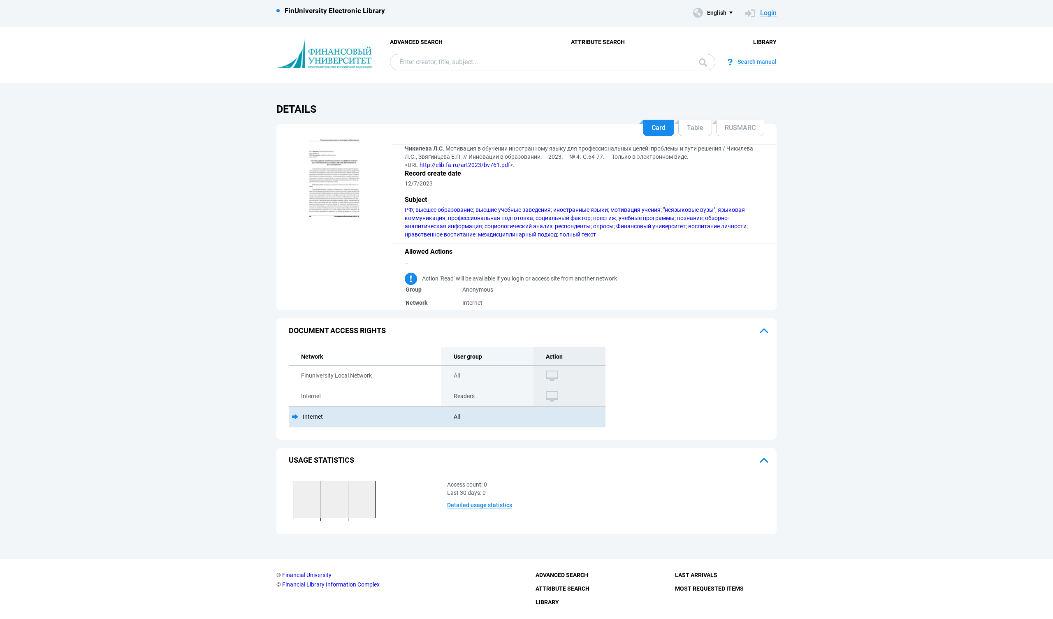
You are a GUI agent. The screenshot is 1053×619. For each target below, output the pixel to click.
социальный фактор (563, 218)
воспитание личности (717, 226)
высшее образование (444, 209)
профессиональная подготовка (490, 218)
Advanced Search (416, 42)
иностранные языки (580, 209)
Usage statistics (321, 460)
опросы (603, 226)
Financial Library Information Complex (331, 584)
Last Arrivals (696, 575)
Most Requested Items (709, 588)
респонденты (573, 226)
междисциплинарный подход (517, 234)
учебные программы (647, 218)
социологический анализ (518, 226)
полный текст (577, 234)
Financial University (307, 575)
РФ (409, 209)
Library (765, 42)
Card (659, 128)
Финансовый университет (651, 226)
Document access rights (337, 330)
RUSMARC (740, 128)
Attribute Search (598, 42)
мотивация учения (635, 209)
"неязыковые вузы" (689, 209)
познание (690, 218)
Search (701, 62)
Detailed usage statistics (479, 505)
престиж (604, 218)
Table (695, 128)
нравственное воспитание (440, 234)
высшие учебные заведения (513, 209)
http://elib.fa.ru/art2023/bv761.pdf (465, 165)
